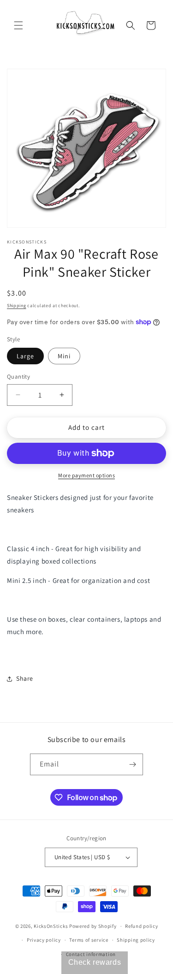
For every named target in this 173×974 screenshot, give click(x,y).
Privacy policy (44, 940)
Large (25, 356)
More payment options (86, 475)
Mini (64, 356)
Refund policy (141, 926)
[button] (18, 25)
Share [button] (24, 678)
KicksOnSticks (51, 926)
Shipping (16, 306)
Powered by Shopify (93, 926)
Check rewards (94, 962)
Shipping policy (136, 940)
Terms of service (88, 940)
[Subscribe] (132, 764)
